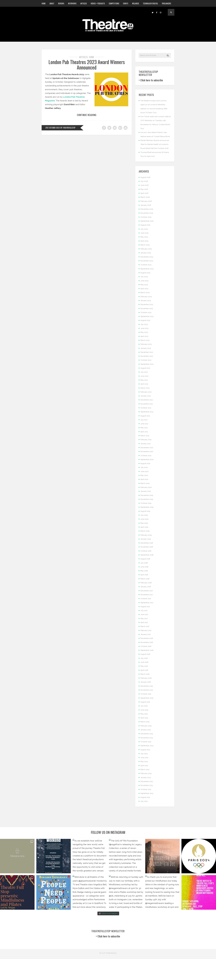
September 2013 (146, 793)
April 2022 (144, 384)
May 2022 (144, 380)
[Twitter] (152, 12)
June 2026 (144, 185)
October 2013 (145, 789)
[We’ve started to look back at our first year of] (162, 856)
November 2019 (146, 499)
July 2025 (144, 229)
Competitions (114, 3)
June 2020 (144, 471)
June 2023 (144, 328)
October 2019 (145, 503)
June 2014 (144, 758)
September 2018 (146, 555)
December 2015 (146, 686)
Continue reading (86, 115)
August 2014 (145, 750)
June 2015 (144, 710)
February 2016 (146, 678)
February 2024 (146, 297)
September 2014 (146, 746)
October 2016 (145, 646)
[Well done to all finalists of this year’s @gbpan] (90, 892)
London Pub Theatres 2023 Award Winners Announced (86, 64)
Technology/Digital (150, 3)
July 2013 (143, 801)
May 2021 (144, 428)
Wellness (135, 3)
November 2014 (146, 738)
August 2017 (145, 607)
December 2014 (146, 734)
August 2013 (145, 797)
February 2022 (146, 392)
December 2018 (146, 543)
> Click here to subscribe (151, 80)
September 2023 (146, 316)
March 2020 (145, 483)
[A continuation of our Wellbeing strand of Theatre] (53, 856)
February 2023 (146, 344)
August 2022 (145, 368)
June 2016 (144, 662)
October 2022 (145, 360)
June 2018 (144, 567)
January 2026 (145, 205)
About (52, 3)
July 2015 (143, 706)
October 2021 (145, 408)
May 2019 (144, 523)
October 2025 (145, 217)
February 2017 (145, 630)
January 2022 (145, 396)
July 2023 (144, 324)
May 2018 (144, 571)
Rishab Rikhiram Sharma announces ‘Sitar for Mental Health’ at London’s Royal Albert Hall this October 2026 (154, 144)
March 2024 (145, 293)
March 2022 (145, 388)
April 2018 (144, 575)
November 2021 (146, 404)
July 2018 (144, 563)
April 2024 (144, 289)
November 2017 (146, 595)
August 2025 (145, 225)
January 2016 (145, 682)
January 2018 (145, 587)
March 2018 (144, 579)
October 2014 (145, 742)
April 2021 (144, 432)
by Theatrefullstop (67, 127)
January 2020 (145, 491)
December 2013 (146, 781)
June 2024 (144, 281)
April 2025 (144, 241)
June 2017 (144, 614)
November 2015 (146, 690)
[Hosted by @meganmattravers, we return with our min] (198, 892)
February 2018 (146, 583)
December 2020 (146, 448)
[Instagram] (161, 12)
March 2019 (145, 531)
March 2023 (145, 340)
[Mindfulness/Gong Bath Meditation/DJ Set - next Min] (17, 856)
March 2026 (145, 197)
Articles (83, 3)
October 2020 (145, 456)
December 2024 (146, 257)
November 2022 (146, 356)
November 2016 (146, 642)
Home (44, 3)
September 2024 (147, 269)
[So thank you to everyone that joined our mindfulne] (162, 892)
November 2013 (146, 785)
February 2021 (145, 440)
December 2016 (146, 638)
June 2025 (144, 233)
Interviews (72, 3)
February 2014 (146, 773)
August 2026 (145, 177)
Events (125, 3)
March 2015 (144, 722)
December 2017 (146, 591)
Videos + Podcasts (98, 3)
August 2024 (145, 273)
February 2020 (146, 487)
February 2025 (146, 249)
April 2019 (144, 527)
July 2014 (144, 754)
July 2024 (144, 277)
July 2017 (143, 610)
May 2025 (144, 237)
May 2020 (144, 475)
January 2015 (145, 730)
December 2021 (146, 400)
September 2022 (146, 364)
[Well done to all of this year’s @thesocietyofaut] (53, 892)
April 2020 (144, 479)
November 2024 (146, 261)
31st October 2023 (52, 127)
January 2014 (145, 777)
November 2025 (146, 213)
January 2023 (145, 348)
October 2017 (145, 599)
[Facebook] (157, 12)
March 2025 (145, 245)
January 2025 (145, 253)
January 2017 (145, 634)
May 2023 (144, 332)
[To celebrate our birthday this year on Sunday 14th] (17, 892)
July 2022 (144, 372)
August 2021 (145, 416)
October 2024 (145, 265)
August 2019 (145, 511)
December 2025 (146, 209)
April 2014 (144, 766)
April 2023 (144, 336)
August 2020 (145, 463)
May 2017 (144, 618)
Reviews (61, 3)
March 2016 (145, 674)
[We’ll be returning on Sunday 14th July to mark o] (126, 892)
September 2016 (146, 650)
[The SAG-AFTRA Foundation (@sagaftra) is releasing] (126, 856)
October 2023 (145, 312)
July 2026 (144, 181)
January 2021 (145, 444)
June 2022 (144, 376)
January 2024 (145, 301)
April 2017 (144, 622)
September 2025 (146, 221)
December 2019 (146, 495)
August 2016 (145, 654)
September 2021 (146, 412)
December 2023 (146, 304)
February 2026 (146, 201)
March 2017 (144, 626)
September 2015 (146, 698)
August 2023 (145, 320)
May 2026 (144, 189)
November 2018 (146, 547)
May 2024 (144, 285)
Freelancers (166, 3)
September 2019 (146, 507)
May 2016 (144, 666)
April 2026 (144, 193)
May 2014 (144, 761)
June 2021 (144, 424)
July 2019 (144, 515)
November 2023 (146, 309)
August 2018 (145, 559)
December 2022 (146, 352)
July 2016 (144, 658)
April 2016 (144, 670)
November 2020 (146, 452)
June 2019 (144, 519)
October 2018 (145, 551)
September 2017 (146, 603)
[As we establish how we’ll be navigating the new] (90, 856)
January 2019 (145, 539)
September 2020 (147, 460)
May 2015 (144, 714)
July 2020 (144, 467)
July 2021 (143, 420)
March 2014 (144, 769)
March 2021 (144, 436)
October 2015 (145, 694)
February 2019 (146, 535)
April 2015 (144, 718)
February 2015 (145, 726)
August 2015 (145, 702)
